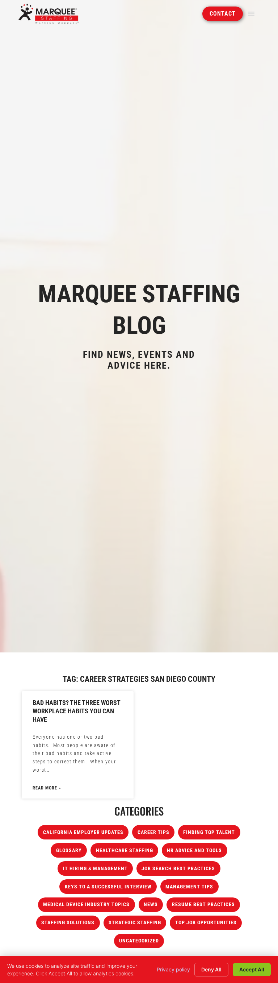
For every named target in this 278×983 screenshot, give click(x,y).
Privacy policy (173, 969)
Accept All (251, 969)
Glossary (69, 850)
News (151, 904)
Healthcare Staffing (124, 850)
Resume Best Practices (203, 904)
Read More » (47, 788)
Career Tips (153, 832)
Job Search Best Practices (178, 869)
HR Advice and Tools (194, 850)
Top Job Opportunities (206, 923)
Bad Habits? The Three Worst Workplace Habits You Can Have (76, 711)
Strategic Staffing (135, 923)
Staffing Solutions (67, 923)
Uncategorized (139, 941)
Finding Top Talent (209, 832)
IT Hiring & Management (95, 869)
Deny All (211, 969)
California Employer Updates (83, 832)
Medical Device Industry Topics (86, 904)
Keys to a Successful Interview (108, 887)
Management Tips (189, 887)
